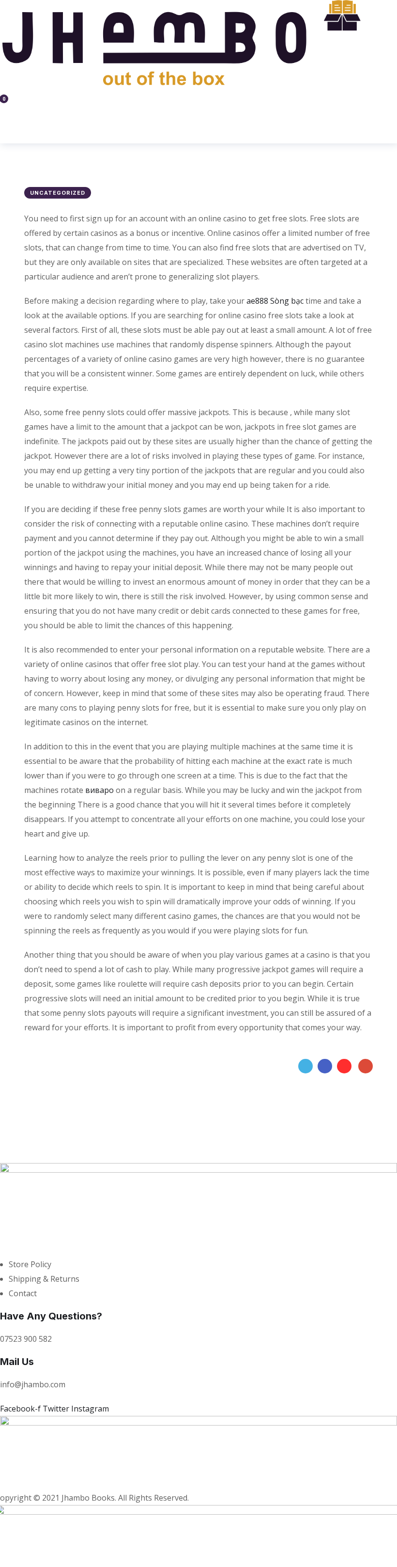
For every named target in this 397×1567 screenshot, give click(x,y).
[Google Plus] (365, 1066)
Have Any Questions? (51, 1316)
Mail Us (17, 1361)
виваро (99, 790)
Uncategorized (57, 192)
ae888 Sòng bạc (275, 300)
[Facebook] (325, 1066)
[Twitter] (305, 1066)
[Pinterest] (344, 1066)
